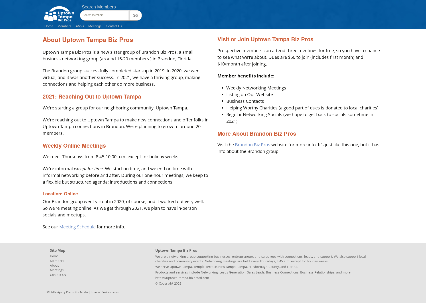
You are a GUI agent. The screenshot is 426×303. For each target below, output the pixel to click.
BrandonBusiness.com (104, 292)
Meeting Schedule (77, 227)
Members (64, 26)
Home (48, 26)
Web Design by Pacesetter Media (67, 292)
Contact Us (114, 26)
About (80, 26)
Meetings (95, 26)
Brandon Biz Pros (252, 145)
